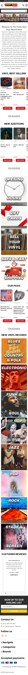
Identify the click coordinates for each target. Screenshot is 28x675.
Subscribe (14, 611)
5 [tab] (12, 593)
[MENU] (2, 5)
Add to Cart (7, 108)
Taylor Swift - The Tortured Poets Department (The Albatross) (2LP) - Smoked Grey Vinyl (19, 310)
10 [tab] (24, 593)
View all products (14, 116)
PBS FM (16, 667)
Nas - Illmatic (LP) (18, 94)
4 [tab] (10, 593)
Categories (9, 647)
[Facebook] (5, 636)
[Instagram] (2, 636)
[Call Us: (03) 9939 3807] (23, 5)
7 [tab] (17, 593)
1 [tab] (3, 593)
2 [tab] (5, 593)
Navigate (8, 642)
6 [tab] (15, 593)
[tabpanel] (14, 17)
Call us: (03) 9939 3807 (9, 623)
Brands (7, 651)
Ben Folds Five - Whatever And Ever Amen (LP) (6, 308)
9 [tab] (22, 593)
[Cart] (26, 5)
